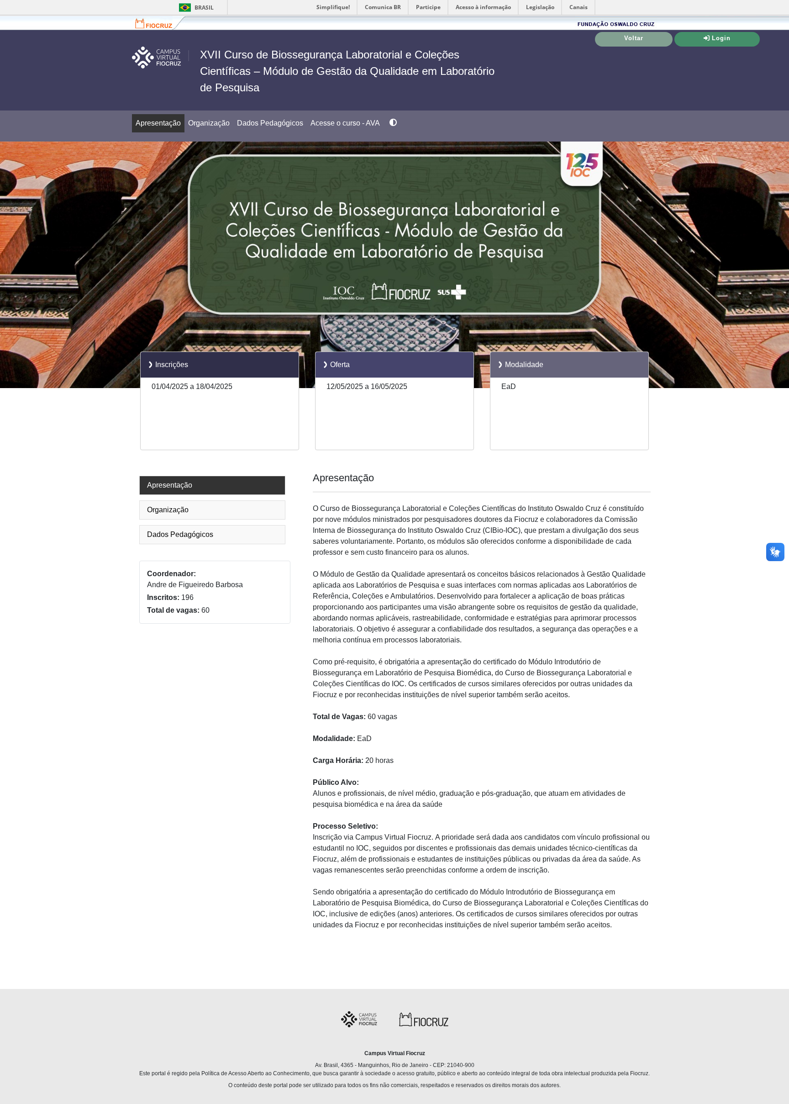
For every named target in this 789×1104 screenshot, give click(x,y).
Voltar (633, 38)
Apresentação (158, 123)
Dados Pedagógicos (270, 123)
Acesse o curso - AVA (345, 123)
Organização (209, 123)
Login (721, 38)
